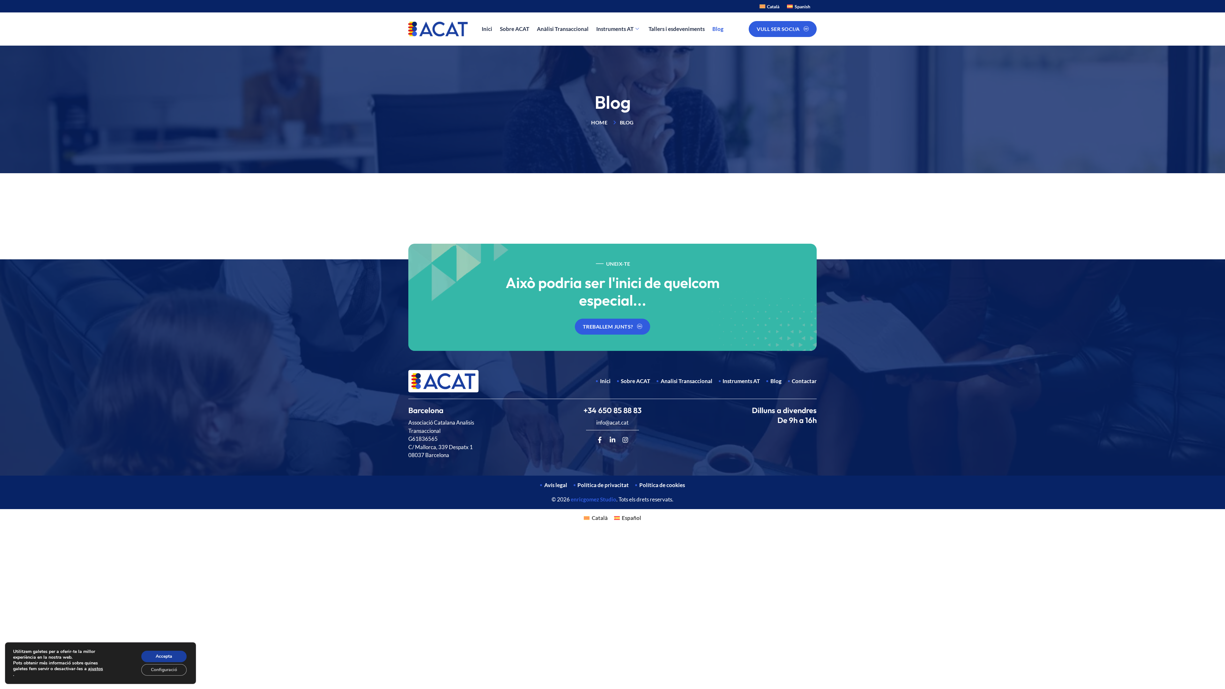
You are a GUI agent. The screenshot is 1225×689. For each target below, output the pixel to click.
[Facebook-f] (600, 440)
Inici (487, 29)
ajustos (95, 669)
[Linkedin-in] (612, 440)
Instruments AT (615, 29)
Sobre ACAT (514, 29)
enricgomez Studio (593, 499)
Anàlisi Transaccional (563, 29)
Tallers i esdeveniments (677, 29)
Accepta (164, 656)
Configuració (164, 670)
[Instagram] (625, 440)
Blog (718, 29)
